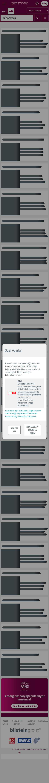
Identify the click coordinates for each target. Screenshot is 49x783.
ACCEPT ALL (14, 430)
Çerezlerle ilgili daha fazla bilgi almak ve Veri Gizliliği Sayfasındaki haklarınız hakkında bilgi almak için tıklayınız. (23, 413)
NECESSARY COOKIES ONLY (32, 429)
